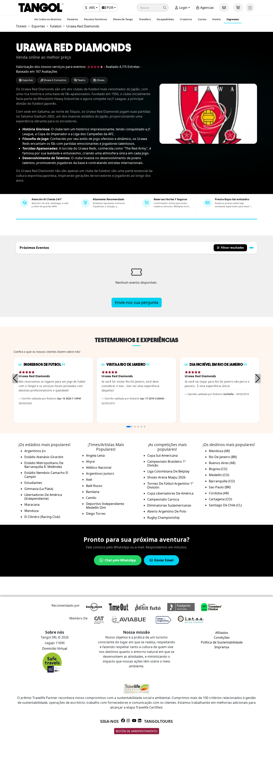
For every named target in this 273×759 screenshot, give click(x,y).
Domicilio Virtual (54, 648)
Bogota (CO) (218, 469)
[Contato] (224, 7)
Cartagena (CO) (220, 499)
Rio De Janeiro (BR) (223, 457)
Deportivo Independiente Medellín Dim (105, 506)
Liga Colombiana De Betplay (168, 471)
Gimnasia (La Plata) (38, 489)
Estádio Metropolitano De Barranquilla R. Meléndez (43, 465)
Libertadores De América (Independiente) (43, 497)
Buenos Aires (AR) (222, 463)
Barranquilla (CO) (222, 481)
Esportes (27, 80)
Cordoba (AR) (219, 493)
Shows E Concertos (54, 80)
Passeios (72, 19)
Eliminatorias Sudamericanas (169, 505)
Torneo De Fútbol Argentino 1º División (170, 485)
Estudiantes (33, 483)
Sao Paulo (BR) (220, 487)
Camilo (91, 498)
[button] (153, 7)
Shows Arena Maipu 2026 (166, 477)
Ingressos (233, 19)
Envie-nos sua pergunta (136, 302)
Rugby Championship (163, 517)
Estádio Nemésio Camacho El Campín (46, 474)
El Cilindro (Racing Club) (42, 517)
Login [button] (182, 7)
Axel (89, 479)
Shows (100, 80)
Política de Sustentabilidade (222, 642)
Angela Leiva (95, 455)
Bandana (92, 492)
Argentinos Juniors (100, 473)
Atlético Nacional (98, 467)
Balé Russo (94, 486)
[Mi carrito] (238, 7)
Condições (222, 637)
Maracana (32, 504)
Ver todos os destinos (47, 19)
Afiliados (221, 632)
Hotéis (216, 19)
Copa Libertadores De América (170, 493)
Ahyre (90, 461)
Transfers (145, 19)
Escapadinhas (165, 19)
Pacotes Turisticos (95, 19)
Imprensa (221, 647)
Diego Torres (96, 513)
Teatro (81, 80)
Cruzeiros (186, 19)
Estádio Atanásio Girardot (43, 457)
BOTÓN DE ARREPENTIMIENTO (136, 731)
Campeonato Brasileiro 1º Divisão (166, 463)
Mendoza (31, 511)
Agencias (206, 7)
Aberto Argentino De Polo (166, 511)
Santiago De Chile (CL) (225, 505)
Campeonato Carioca (163, 499)
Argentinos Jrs (35, 451)
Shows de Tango (123, 19)
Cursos (202, 19)
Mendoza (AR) (219, 451)
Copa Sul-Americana (162, 455)
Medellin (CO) (219, 475)
